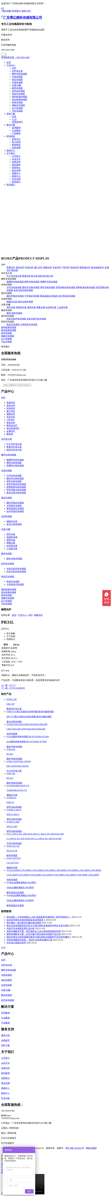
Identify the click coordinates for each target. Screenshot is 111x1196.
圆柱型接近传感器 (15, 296)
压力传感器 (17, 108)
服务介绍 (5, 1035)
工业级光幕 (62, 307)
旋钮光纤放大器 (45, 276)
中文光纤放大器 (14, 276)
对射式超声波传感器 (16, 319)
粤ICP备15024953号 (75, 1148)
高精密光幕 (21, 307)
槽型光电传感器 (19, 74)
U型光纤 (66, 267)
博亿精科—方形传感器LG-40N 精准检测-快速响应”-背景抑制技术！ (38, 917)
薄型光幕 (10, 307)
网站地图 (91, 1148)
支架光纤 (57, 267)
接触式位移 (11, 302)
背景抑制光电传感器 (65, 287)
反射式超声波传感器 (36, 319)
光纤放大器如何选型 (16, 943)
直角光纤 (20, 267)
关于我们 (10, 153)
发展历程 (16, 162)
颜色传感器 (17, 88)
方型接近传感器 (32, 296)
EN (2, 8)
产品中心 (10, 65)
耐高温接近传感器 (48, 296)
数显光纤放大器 (29, 276)
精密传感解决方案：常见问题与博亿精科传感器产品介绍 (33, 934)
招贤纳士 (16, 167)
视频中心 (16, 173)
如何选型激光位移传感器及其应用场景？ (25, 920)
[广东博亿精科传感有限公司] (21, 17)
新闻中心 (10, 150)
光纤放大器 (17, 71)
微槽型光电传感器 (15, 282)
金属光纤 (10, 431)
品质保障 (16, 147)
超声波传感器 (18, 91)
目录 (14, 116)
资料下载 (10, 114)
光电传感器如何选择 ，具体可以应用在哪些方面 (29, 940)
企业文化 (16, 159)
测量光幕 (40, 307)
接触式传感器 (18, 105)
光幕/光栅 (16, 85)
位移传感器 (17, 82)
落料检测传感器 (19, 97)
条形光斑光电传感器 (23, 290)
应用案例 (16, 127)
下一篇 (13, 688)
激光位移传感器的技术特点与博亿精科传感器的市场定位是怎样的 (37, 925)
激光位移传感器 (25, 302)
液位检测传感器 (19, 99)
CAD (14, 119)
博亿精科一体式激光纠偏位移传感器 (23, 923)
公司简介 (16, 156)
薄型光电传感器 (47, 287)
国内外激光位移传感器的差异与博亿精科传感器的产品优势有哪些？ (38, 937)
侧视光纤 (47, 267)
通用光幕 (31, 307)
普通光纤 (10, 267)
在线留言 (5, 1040)
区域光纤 (29, 267)
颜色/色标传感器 (14, 313)
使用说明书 (17, 122)
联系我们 (16, 182)
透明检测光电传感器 (85, 287)
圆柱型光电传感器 (31, 287)
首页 (8, 62)
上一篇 (8, 685)
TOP (3, 947)
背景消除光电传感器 (16, 490)
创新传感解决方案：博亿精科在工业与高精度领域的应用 (33, 931)
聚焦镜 (14, 270)
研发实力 (16, 139)
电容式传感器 (18, 94)
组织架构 (16, 165)
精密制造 (16, 145)
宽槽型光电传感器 (48, 282)
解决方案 (10, 125)
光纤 (14, 68)
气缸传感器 (17, 111)
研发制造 (10, 136)
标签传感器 (17, 102)
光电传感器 (17, 77)
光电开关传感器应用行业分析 (20, 928)
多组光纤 (74, 267)
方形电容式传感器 (28, 324)
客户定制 (16, 142)
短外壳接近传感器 (66, 296)
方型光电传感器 (14, 287)
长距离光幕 (50, 307)
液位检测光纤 (97, 267)
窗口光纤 (38, 267)
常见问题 (16, 179)
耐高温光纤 (85, 267)
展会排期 (16, 170)
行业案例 (16, 130)
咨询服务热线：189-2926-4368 (15, 57)
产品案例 (16, 133)
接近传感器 (17, 79)
